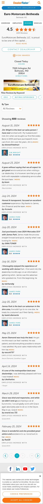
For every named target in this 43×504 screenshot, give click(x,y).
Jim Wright (15, 152)
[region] (21, 488)
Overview (5, 23)
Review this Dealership (22, 8)
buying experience (24, 97)
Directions (21, 76)
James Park (14, 217)
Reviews (28, 23)
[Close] (40, 476)
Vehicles (38, 23)
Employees (17, 23)
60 (32, 456)
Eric (6, 97)
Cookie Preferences (21, 494)
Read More (21, 44)
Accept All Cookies (21, 500)
